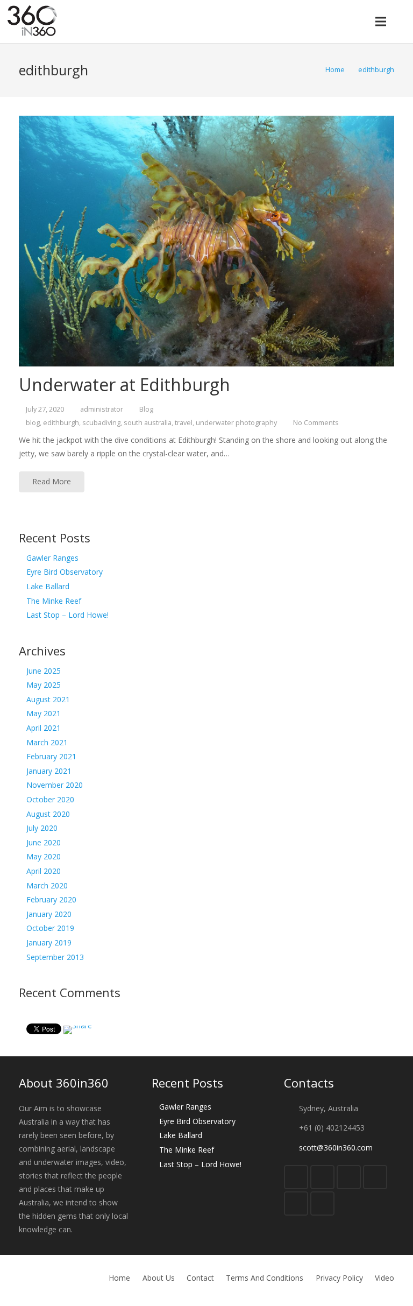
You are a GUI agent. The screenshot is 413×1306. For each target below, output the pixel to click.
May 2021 (43, 713)
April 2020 (43, 871)
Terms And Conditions (264, 1278)
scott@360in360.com (336, 1147)
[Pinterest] (322, 1203)
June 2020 (43, 842)
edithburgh (61, 422)
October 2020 (50, 799)
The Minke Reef (53, 601)
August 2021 (48, 699)
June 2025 (43, 671)
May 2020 (43, 856)
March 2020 (47, 885)
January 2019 (49, 942)
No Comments (316, 422)
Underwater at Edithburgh (124, 384)
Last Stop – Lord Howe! (67, 615)
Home (119, 1278)
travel (184, 422)
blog (33, 422)
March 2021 (47, 742)
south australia (148, 422)
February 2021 (51, 756)
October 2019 (50, 928)
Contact (200, 1278)
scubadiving (101, 422)
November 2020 (54, 785)
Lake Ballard (47, 586)
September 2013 (55, 957)
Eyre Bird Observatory (64, 572)
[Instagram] (296, 1203)
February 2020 (51, 899)
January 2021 (49, 771)
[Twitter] (322, 1177)
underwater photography (236, 422)
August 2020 (48, 814)
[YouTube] (375, 1177)
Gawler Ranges (52, 558)
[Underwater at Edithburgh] (206, 241)
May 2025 (43, 685)
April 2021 (43, 728)
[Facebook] (296, 1177)
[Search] (401, 21)
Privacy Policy (339, 1278)
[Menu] (380, 21)
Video (384, 1278)
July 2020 (42, 828)
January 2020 (49, 914)
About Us (159, 1278)
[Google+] (349, 1177)
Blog (146, 409)
